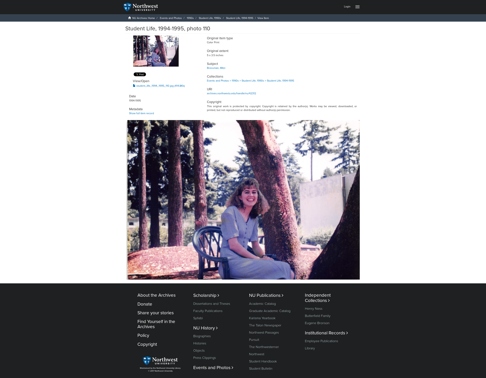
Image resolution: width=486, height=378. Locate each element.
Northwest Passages (264, 332)
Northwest (256, 354)
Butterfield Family (318, 316)
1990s (190, 18)
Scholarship (206, 295)
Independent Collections (318, 297)
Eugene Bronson (317, 323)
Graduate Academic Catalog (269, 311)
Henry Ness (313, 308)
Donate (144, 304)
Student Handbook (263, 361)
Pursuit (254, 340)
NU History (205, 328)
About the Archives (156, 295)
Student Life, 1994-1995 (239, 18)
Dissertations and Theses (211, 304)
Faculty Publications (207, 311)
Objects (199, 350)
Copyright (147, 344)
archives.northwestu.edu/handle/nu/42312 (231, 93)
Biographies (202, 336)
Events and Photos (171, 18)
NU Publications (266, 295)
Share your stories (155, 313)
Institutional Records (326, 333)
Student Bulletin (260, 368)
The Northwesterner (264, 347)
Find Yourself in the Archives (156, 324)
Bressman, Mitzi (216, 68)
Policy (143, 335)
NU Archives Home (143, 18)
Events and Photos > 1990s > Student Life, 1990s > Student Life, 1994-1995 (250, 80)
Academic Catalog (262, 304)
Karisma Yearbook (262, 318)
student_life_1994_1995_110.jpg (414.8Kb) (160, 85)
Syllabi (198, 318)
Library (310, 348)
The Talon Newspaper (265, 325)
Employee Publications (321, 341)
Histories (199, 343)
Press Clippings (204, 358)
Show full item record (141, 113)
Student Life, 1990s (210, 18)
